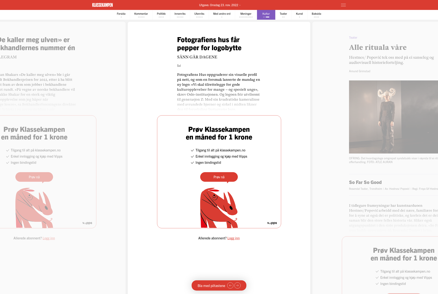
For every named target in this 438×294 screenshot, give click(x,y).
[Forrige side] (230, 285)
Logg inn (233, 238)
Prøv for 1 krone (323, 5)
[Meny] (343, 5)
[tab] (121, 15)
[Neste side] (237, 285)
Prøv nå (219, 177)
